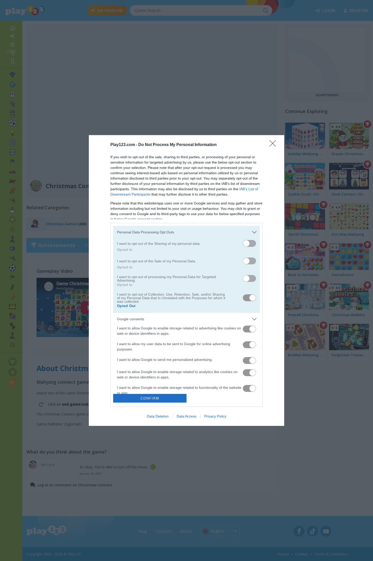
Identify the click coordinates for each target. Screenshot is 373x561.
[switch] (249, 243)
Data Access (186, 416)
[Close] (274, 145)
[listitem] (186, 232)
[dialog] (186, 280)
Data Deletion (158, 416)
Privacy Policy (215, 416)
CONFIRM (150, 398)
